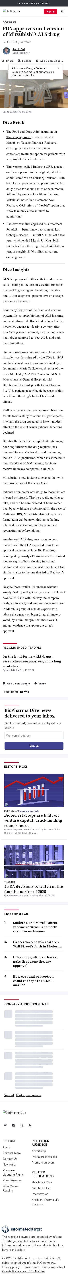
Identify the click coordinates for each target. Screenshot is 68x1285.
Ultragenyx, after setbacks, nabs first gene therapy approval (35, 961)
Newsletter (9, 1164)
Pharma (23, 691)
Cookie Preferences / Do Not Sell (23, 1271)
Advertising (39, 1151)
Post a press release (28, 1095)
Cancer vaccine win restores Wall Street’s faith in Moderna (37, 944)
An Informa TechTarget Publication (34, 3)
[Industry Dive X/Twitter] (22, 1125)
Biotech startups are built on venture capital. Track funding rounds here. (33, 820)
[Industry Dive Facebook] (14, 1125)
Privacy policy (11, 1267)
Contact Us (10, 1158)
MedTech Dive (41, 1188)
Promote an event (43, 1162)
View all (9, 1095)
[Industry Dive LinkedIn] (5, 1125)
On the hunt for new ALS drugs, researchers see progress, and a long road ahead (32, 661)
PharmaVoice (40, 1194)
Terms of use (30, 1267)
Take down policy (52, 1267)
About (7, 1147)
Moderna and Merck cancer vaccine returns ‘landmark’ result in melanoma (35, 927)
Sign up (51, 11)
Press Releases (12, 1180)
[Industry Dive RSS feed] (30, 1125)
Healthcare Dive (42, 1182)
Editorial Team (12, 1153)
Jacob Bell (19, 49)
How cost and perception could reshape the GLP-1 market (33, 980)
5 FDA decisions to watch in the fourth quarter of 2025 (33, 889)
